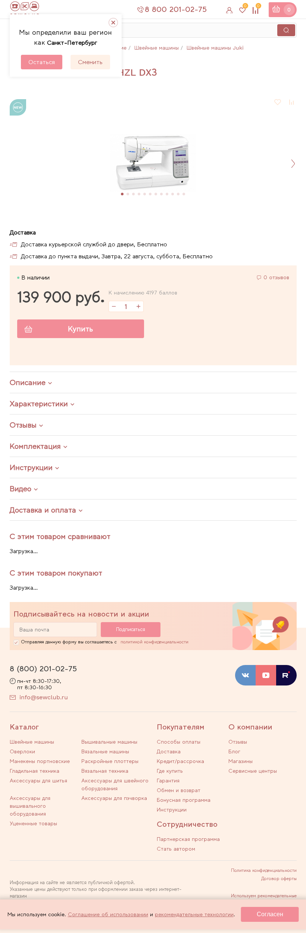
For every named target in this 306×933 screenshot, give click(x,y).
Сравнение (258, 7)
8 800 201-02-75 (176, 9)
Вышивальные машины (109, 742)
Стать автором (176, 849)
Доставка (169, 751)
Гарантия (168, 781)
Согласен (270, 914)
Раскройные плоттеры (109, 761)
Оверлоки (22, 751)
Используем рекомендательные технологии (264, 897)
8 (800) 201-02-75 (43, 668)
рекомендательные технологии (194, 914)
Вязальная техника (104, 771)
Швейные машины (32, 742)
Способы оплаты (178, 742)
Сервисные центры (252, 771)
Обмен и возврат (178, 790)
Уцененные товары (33, 823)
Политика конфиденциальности (264, 870)
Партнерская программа (188, 839)
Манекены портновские (40, 761)
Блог (234, 751)
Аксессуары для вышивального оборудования (30, 806)
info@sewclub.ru (43, 697)
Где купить (170, 771)
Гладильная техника (34, 771)
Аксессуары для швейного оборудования (115, 784)
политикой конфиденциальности (154, 641)
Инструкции (172, 810)
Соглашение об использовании (108, 914)
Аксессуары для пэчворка (114, 798)
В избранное (278, 102)
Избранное (245, 7)
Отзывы (237, 742)
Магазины (240, 761)
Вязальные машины (105, 751)
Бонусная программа (183, 800)
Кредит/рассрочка (180, 761)
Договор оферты (279, 878)
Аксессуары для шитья (38, 781)
